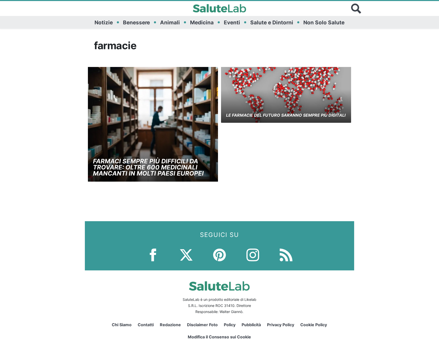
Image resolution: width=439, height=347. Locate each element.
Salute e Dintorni (271, 22)
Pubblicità (251, 324)
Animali (170, 22)
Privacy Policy (280, 324)
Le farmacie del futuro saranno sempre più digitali (286, 115)
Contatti (146, 324)
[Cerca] (356, 9)
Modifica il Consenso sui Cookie (219, 336)
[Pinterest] (219, 254)
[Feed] (286, 254)
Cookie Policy (313, 324)
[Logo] (220, 9)
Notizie (104, 22)
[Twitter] (186, 254)
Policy (230, 324)
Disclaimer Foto (202, 324)
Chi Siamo (122, 324)
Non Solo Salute (323, 22)
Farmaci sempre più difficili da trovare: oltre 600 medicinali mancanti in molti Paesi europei (148, 167)
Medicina (202, 22)
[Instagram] (252, 254)
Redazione (170, 324)
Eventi (232, 22)
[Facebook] (153, 254)
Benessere (136, 22)
